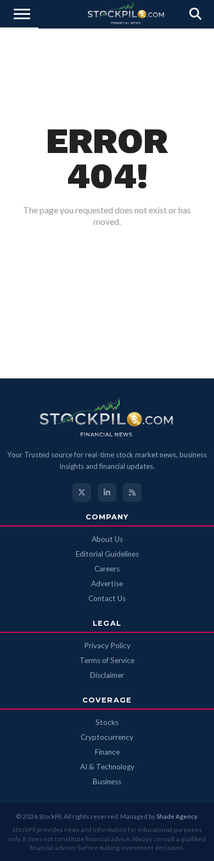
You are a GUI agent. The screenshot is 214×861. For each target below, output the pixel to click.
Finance (107, 751)
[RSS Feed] (132, 492)
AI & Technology (107, 766)
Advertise (107, 583)
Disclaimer (107, 675)
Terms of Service (107, 660)
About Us (107, 539)
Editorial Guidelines (107, 554)
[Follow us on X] (81, 492)
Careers (107, 568)
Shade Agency (176, 816)
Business (107, 781)
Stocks (107, 722)
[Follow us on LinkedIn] (107, 492)
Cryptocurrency (107, 737)
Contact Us (107, 598)
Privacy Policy (107, 645)
